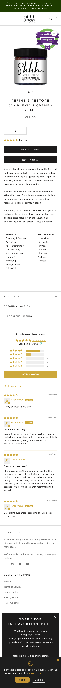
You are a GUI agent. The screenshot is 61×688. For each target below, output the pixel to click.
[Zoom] (54, 33)
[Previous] (22, 92)
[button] (11, 140)
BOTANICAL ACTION (17, 306)
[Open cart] (56, 18)
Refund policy (11, 592)
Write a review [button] (30, 374)
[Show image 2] (32, 92)
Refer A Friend (11, 602)
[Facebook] (5, 563)
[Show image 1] (29, 92)
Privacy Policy (11, 597)
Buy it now (30, 160)
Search (7, 581)
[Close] (55, 617)
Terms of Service (12, 586)
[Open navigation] (4, 19)
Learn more (35, 673)
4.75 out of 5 (39, 340)
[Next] (38, 92)
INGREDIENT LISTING (18, 316)
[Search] (50, 18)
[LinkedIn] (27, 563)
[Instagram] (12, 563)
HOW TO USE (12, 296)
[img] (11, 395)
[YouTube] (20, 563)
